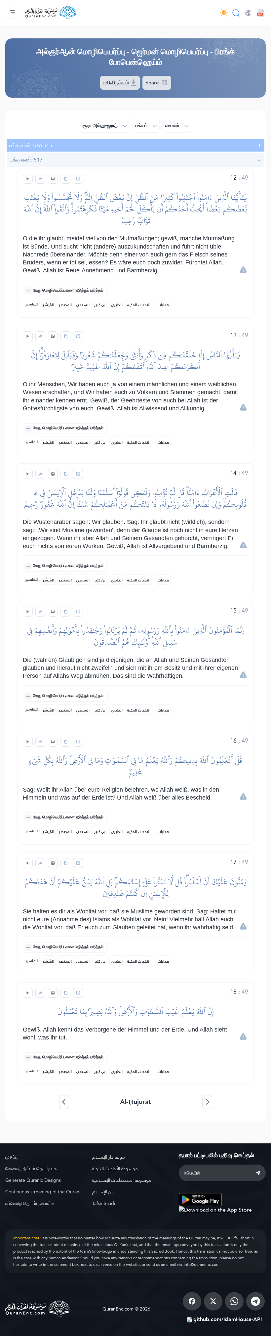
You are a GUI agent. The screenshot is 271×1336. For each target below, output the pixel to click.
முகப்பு (11, 1157)
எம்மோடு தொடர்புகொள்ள (30, 1203)
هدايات (163, 304)
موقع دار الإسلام (108, 1157)
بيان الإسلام (103, 1191)
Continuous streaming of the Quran (42, 1191)
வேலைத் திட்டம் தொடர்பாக (31, 1168)
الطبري (117, 304)
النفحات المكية (138, 304)
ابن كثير (100, 304)
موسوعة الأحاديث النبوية (115, 1168)
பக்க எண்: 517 (26, 159)
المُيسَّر (48, 304)
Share (152, 82)
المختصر (65, 304)
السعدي (83, 304)
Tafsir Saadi (103, 1203)
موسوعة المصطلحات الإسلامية (121, 1180)
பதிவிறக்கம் (116, 82)
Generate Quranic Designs (33, 1180)
